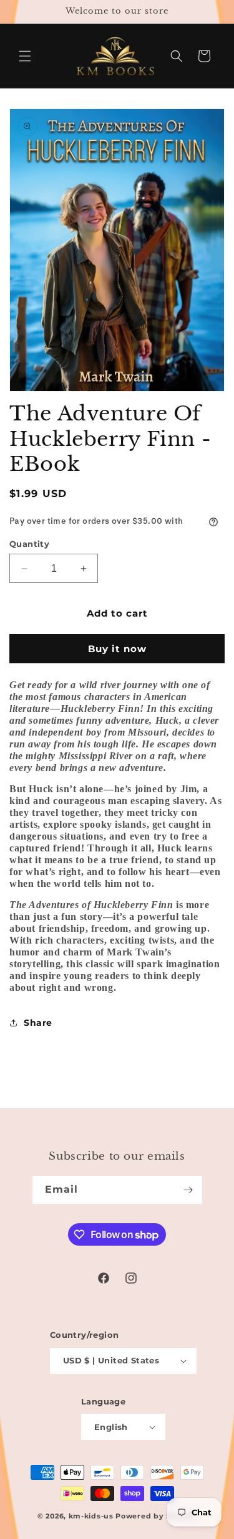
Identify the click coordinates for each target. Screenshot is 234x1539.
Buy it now (117, 649)
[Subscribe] (188, 1190)
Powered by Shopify (156, 1516)
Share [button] (38, 1022)
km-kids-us (91, 1516)
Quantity (29, 544)
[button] (25, 56)
